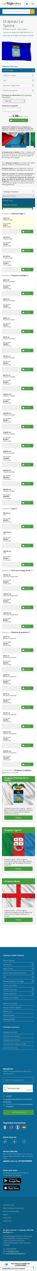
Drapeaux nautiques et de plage (13, 981)
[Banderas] (24, 1127)
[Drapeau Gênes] (18, 895)
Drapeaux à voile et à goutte (12, 1007)
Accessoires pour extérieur (11, 1040)
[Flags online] (11, 1127)
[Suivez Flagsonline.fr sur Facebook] (24, 1142)
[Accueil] (11, 4)
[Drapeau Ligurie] (18, 844)
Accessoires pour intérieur (11, 1036)
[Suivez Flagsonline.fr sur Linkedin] (15, 1142)
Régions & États (8, 969)
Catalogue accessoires (11, 1027)
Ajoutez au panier (19, 120)
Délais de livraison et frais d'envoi (13, 1208)
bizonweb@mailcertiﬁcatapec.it (16, 1253)
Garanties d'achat (8, 1205)
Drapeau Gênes (12, 881)
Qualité (5, 1214)
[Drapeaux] (18, 1127)
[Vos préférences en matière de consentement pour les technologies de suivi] (33, 1267)
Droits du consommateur (11, 1211)
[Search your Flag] (32, 11)
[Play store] (18, 1180)
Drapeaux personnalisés (11, 998)
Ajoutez (28, 231)
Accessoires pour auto (10, 1048)
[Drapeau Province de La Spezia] (18, 793)
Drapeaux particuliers (10, 994)
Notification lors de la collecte (13, 1268)
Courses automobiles (10, 985)
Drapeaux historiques (10, 989)
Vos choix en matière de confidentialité (20, 1264)
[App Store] (18, 1188)
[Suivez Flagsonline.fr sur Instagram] (5, 1142)
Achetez (18, 818)
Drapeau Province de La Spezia (16, 779)
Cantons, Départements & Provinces (14, 973)
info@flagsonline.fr (13, 1251)
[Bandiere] (5, 1127)
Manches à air (7, 1011)
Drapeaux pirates (8, 1015)
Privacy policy (7, 1218)
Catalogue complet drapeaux (13, 955)
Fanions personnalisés (10, 1004)
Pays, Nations (7, 964)
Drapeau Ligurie (12, 830)
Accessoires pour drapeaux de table (14, 1044)
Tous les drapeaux (9, 960)
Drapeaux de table (9, 1019)
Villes (4, 977)
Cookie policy (7, 1221)
